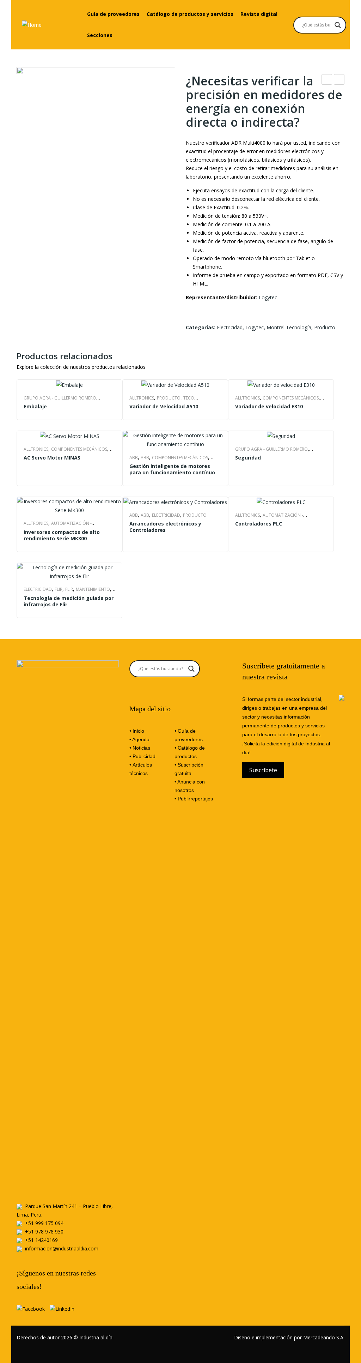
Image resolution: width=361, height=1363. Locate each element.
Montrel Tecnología (289, 327)
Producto (324, 327)
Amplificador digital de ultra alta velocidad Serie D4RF (339, 80)
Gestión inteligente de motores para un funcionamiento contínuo (172, 469)
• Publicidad (142, 756)
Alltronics (141, 398)
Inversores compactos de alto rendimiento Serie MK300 (62, 535)
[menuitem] (113, 14)
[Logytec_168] (96, 146)
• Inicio (136, 731)
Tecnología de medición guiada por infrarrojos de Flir (69, 601)
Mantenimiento (93, 589)
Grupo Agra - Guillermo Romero (60, 398)
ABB (133, 458)
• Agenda (139, 739)
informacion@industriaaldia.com (61, 1248)
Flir (58, 589)
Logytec (268, 297)
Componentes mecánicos (291, 398)
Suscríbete (263, 770)
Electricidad (230, 327)
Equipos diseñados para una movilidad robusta (327, 80)
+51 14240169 (41, 1240)
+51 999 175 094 (44, 1223)
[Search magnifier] (338, 25)
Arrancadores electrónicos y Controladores (165, 527)
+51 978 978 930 (44, 1231)
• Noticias (139, 748)
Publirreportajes (195, 798)
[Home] (32, 24)
